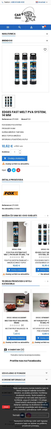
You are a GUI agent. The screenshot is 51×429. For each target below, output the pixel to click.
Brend (24, 119)
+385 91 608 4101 (17, 2)
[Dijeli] (9, 170)
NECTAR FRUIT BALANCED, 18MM (16, 321)
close (6, 407)
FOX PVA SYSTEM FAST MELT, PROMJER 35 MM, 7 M (16, 253)
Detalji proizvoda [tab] (12, 179)
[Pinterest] (18, 170)
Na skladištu (7, 209)
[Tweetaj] (14, 170)
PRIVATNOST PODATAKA (37, 415)
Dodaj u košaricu (14, 158)
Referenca (6, 119)
